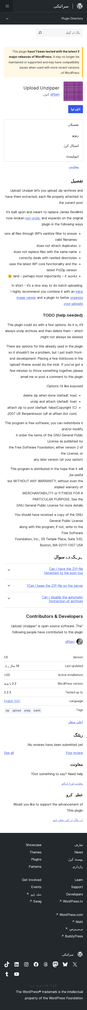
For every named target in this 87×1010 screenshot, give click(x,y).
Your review (74, 753)
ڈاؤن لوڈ (75, 109)
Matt (77, 922)
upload (17, 710)
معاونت (74, 167)
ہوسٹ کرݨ (75, 859)
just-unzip (32, 218)
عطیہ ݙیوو (34, 894)
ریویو (75, 135)
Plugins (36, 859)
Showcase (33, 845)
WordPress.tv (71, 901)
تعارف (78, 845)
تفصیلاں (73, 125)
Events (36, 887)
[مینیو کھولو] (6, 6)
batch (37, 710)
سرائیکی (67, 954)
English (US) (12, 701)
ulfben (54, 94)
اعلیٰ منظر (75, 722)
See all (9, 753)
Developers (74, 894)
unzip (27, 710)
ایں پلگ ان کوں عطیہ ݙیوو (68, 820)
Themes (35, 852)
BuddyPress (72, 936)
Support (77, 887)
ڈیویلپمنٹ (72, 156)
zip (7, 710)
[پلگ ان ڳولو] (40, 33)
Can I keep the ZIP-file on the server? (55, 586)
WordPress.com (69, 915)
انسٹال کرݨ (71, 146)
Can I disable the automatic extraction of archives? (62, 599)
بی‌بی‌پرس (74, 929)
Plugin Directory (72, 18)
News (78, 852)
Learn (79, 880)
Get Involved (31, 880)
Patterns (35, 867)
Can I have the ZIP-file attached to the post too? (63, 571)
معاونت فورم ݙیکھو (72, 783)
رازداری (77, 867)
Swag (35, 901)
